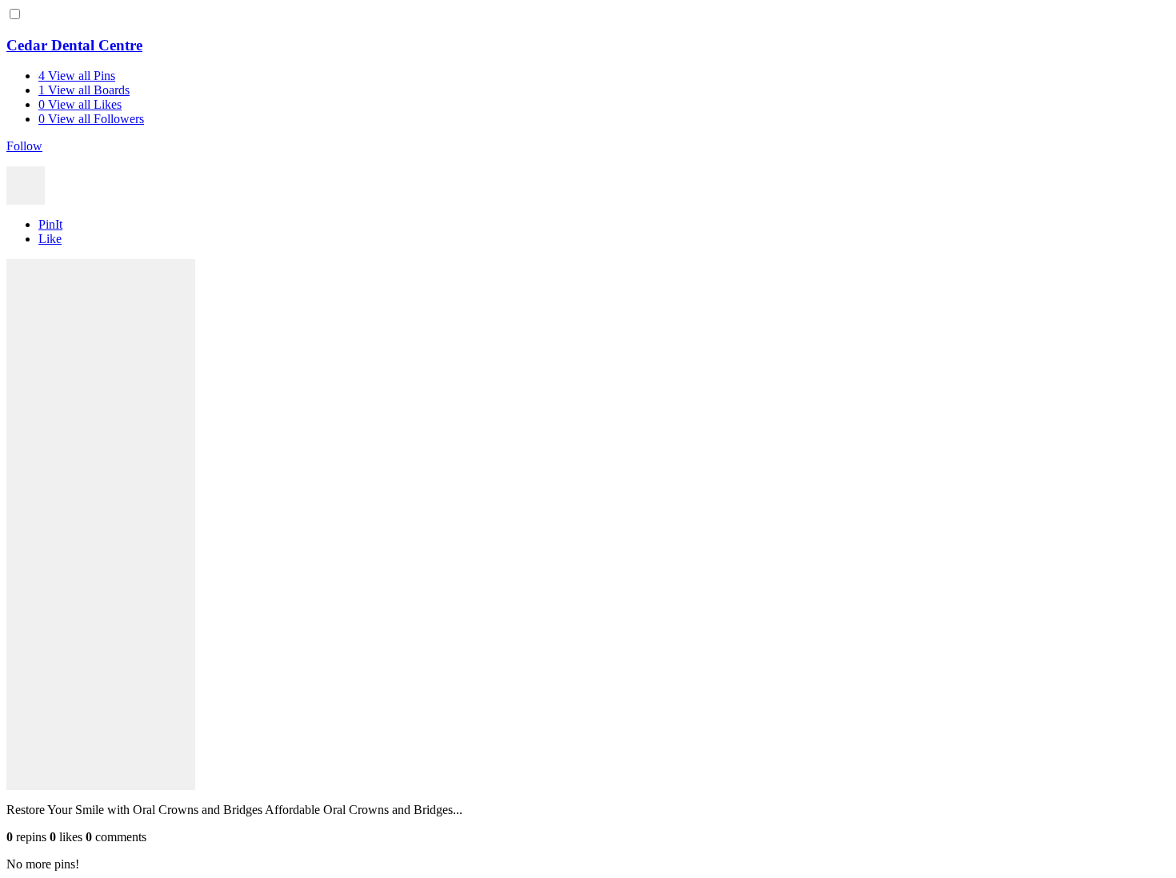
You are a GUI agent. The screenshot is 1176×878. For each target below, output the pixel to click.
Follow (24, 146)
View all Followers (91, 119)
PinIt (50, 224)
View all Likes (80, 104)
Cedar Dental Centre (74, 45)
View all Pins (76, 75)
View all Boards (84, 90)
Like (50, 238)
